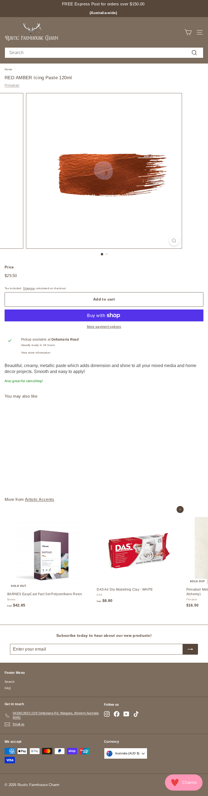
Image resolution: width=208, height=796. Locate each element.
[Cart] (188, 32)
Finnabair (12, 85)
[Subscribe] (190, 649)
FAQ (8, 688)
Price (9, 267)
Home (8, 69)
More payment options (104, 327)
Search (10, 681)
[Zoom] (174, 241)
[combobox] (104, 52)
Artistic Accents (39, 499)
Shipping (29, 288)
